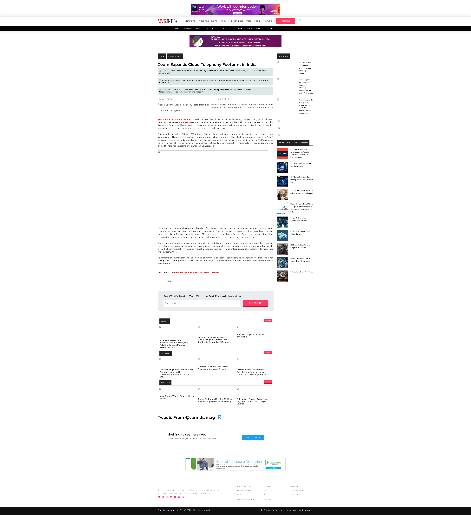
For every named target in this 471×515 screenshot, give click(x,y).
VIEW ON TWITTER (253, 437)
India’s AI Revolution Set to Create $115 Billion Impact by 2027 (300, 261)
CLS (206, 28)
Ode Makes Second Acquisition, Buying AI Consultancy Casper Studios (252, 401)
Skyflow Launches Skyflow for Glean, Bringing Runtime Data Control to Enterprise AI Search (213, 339)
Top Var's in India (243, 495)
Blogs (215, 28)
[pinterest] (180, 497)
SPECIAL (257, 21)
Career (239, 28)
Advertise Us (268, 495)
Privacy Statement (297, 490)
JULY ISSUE (224, 21)
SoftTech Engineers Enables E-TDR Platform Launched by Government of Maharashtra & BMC (176, 373)
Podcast (227, 28)
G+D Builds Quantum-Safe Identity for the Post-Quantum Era (301, 179)
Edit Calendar (269, 486)
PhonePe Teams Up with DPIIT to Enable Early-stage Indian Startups (215, 400)
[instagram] (168, 497)
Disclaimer (294, 486)
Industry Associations (244, 490)
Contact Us (294, 495)
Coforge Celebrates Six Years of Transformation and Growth (213, 368)
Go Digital (267, 499)
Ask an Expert (253, 28)
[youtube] (176, 497)
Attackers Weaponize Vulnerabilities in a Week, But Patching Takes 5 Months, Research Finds (173, 344)
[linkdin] (171, 497)
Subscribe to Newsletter (245, 499)
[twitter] (164, 497)
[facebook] (159, 497)
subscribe (255, 303)
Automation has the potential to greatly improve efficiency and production (305, 68)
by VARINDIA (165, 99)
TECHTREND (267, 21)
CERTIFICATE (190, 21)
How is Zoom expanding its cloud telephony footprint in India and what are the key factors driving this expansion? (212, 72)
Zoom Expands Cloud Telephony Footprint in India (207, 64)
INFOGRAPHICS (237, 21)
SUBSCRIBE (285, 21)
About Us (267, 490)
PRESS (248, 21)
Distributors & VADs (244, 486)
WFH (198, 28)
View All (268, 320)
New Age (188, 28)
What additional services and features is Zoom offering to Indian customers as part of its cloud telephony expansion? (213, 81)
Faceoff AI (269, 28)
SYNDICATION (203, 21)
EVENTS (214, 21)
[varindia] (184, 497)
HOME (161, 56)
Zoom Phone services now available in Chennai (194, 272)
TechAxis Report (287, 28)
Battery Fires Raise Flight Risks (301, 272)
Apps (177, 28)
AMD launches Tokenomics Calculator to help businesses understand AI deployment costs (253, 372)
